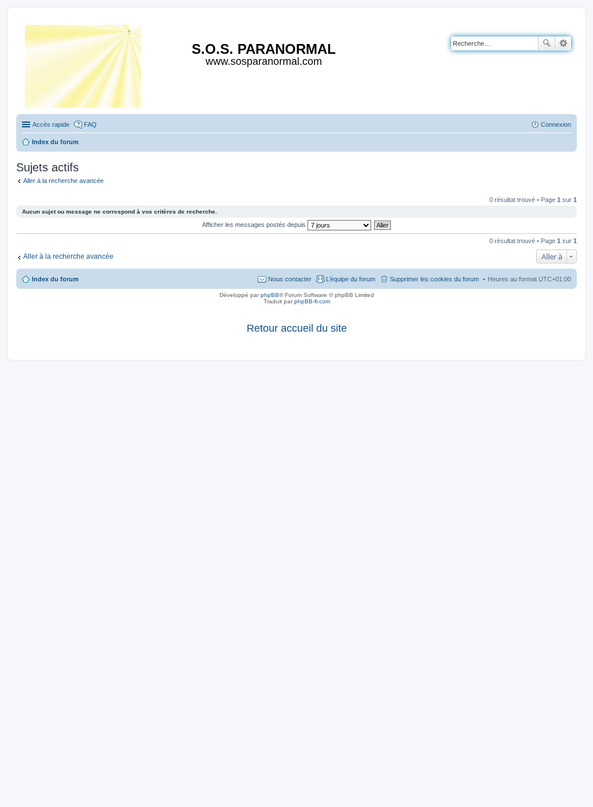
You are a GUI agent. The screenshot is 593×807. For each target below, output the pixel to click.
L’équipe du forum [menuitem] (350, 279)
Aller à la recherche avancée (63, 180)
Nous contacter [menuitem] (290, 279)
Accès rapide (50, 124)
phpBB (270, 295)
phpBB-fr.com (312, 301)
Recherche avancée (563, 43)
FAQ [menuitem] (90, 124)
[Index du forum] (83, 64)
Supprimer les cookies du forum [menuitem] (434, 279)
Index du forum (55, 279)
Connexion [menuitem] (556, 124)
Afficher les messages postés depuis (255, 224)
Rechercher (546, 43)
